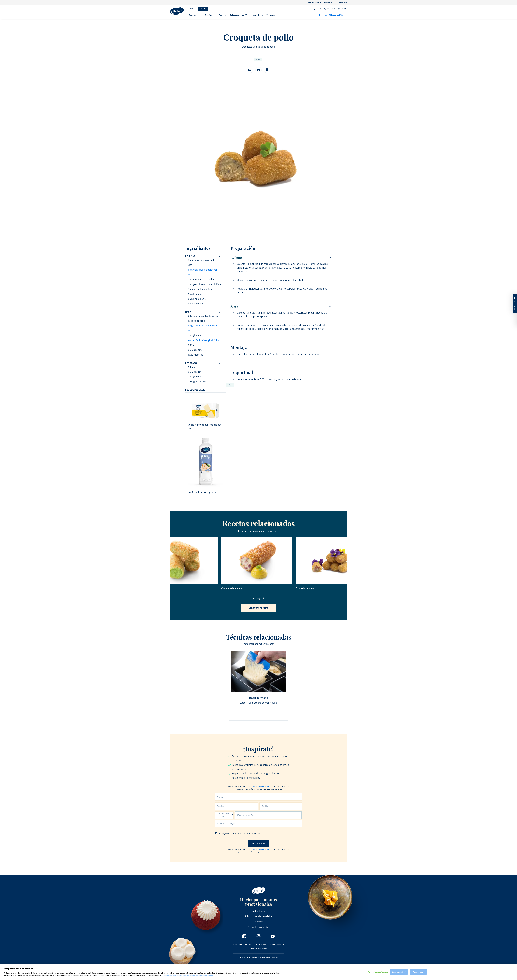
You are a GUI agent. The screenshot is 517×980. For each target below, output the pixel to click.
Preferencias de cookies (258, 949)
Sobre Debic (258, 910)
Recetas (208, 14)
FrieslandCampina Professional (334, 2)
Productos (194, 14)
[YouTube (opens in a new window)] (272, 936)
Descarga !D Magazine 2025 (331, 14)
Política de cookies (276, 944)
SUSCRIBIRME (258, 843)
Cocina (192, 9)
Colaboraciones (237, 14)
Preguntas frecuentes (258, 927)
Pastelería (203, 9)
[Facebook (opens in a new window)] (244, 936)
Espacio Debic (256, 14)
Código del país (224, 815)
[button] (254, 598)
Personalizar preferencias (378, 972)
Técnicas (222, 14)
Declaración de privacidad (255, 944)
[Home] (177, 11)
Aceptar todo (418, 972)
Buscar (319, 9)
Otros (258, 60)
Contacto (331, 9)
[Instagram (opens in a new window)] (258, 936)
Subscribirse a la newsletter (258, 916)
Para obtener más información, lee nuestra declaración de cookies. (188, 975)
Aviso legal (237, 944)
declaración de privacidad (263, 786)
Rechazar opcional (399, 972)
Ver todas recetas (258, 607)
